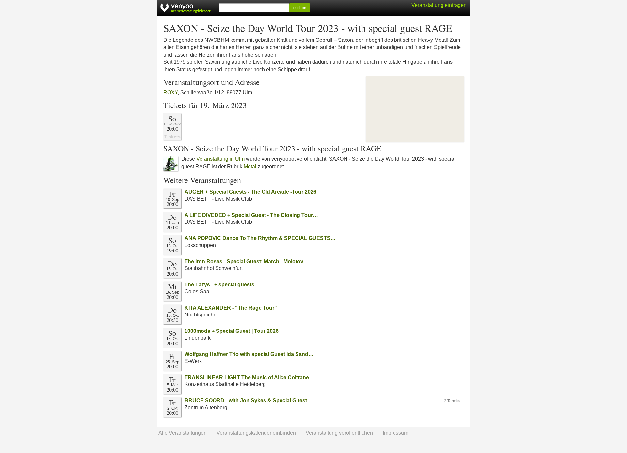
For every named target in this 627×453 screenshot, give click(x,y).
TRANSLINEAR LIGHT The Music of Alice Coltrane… (249, 377)
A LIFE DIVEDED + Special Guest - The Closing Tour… (251, 215)
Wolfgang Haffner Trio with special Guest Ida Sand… (249, 354)
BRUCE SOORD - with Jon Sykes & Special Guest (246, 400)
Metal (250, 166)
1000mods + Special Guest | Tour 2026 (232, 331)
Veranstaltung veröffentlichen (339, 433)
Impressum (395, 433)
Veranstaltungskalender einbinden (256, 433)
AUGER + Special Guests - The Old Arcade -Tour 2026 (250, 192)
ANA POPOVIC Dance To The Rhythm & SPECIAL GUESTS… (260, 238)
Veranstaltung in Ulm (220, 159)
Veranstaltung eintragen (439, 5)
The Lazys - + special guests (219, 284)
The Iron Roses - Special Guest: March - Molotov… (247, 261)
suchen (299, 8)
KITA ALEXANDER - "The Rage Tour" (231, 308)
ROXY (170, 92)
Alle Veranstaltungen (182, 433)
